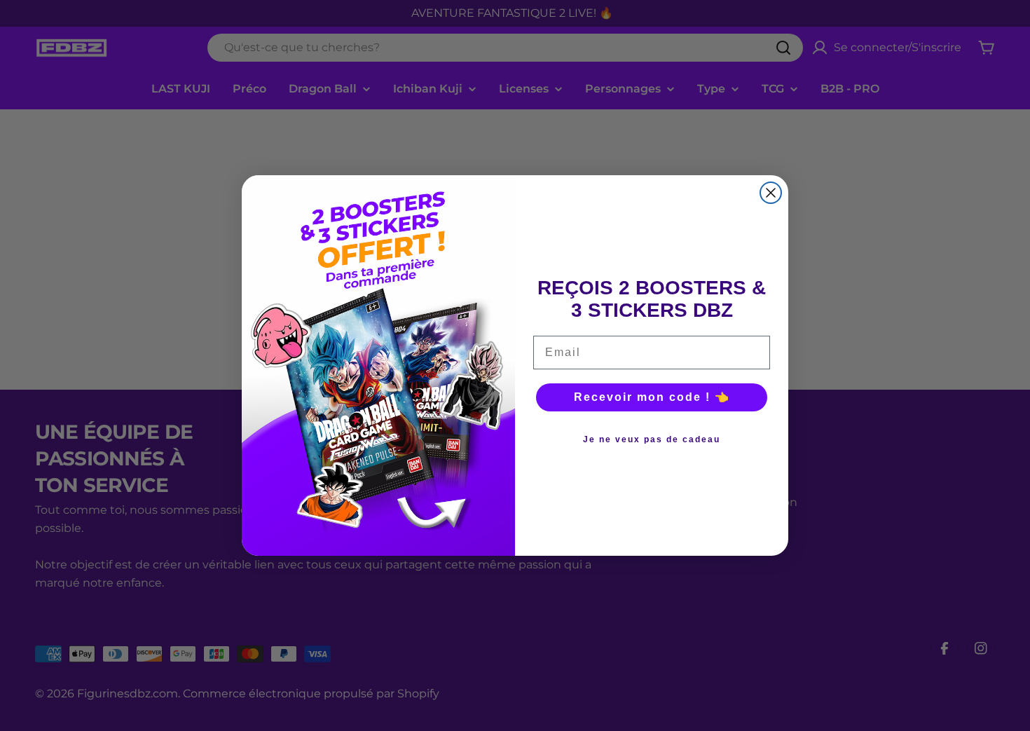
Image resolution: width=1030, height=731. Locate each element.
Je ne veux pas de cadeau (651, 439)
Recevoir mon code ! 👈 (652, 397)
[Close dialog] (770, 192)
